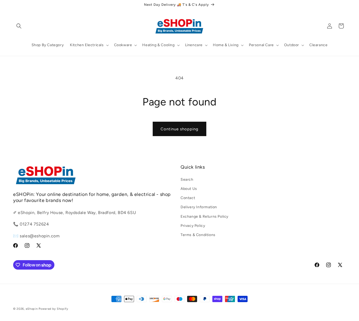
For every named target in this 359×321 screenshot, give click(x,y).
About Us (189, 188)
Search (187, 179)
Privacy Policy (193, 225)
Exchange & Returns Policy (204, 216)
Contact (188, 198)
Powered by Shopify (53, 309)
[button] (19, 26)
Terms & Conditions (198, 234)
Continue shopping (179, 129)
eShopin (32, 309)
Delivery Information (199, 207)
